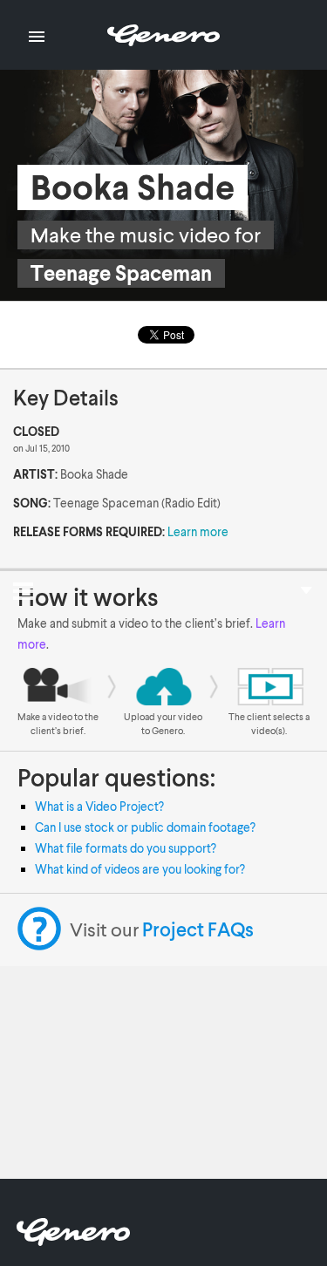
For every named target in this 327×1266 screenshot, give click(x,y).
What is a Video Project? (99, 806)
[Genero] (73, 1240)
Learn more (197, 531)
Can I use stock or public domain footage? (145, 827)
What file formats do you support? (125, 848)
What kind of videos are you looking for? (140, 868)
